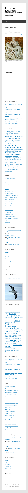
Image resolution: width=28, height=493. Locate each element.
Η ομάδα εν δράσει (9, 193)
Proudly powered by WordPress (11, 484)
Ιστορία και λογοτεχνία (10, 199)
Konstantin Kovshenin (14, 486)
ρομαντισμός (7, 167)
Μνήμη (12, 140)
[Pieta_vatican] (14, 59)
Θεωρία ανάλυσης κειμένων (11, 197)
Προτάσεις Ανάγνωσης (10, 203)
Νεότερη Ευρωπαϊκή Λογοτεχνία (10, 145)
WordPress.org (8, 261)
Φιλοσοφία (7, 222)
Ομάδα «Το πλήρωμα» (14, 244)
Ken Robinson (7, 131)
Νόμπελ (19, 147)
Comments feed (8, 258)
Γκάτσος (17, 133)
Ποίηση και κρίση (19, 149)
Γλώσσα (7, 134)
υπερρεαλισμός (9, 169)
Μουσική (17, 140)
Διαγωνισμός (8, 136)
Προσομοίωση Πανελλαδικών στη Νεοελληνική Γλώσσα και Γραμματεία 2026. (13, 111)
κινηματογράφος (15, 160)
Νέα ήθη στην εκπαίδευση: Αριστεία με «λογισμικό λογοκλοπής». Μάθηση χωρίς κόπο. (14, 106)
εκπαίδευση (17, 154)
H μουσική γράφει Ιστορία (10, 178)
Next (21, 34)
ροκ (17, 166)
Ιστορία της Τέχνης (9, 201)
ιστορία (13, 159)
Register (6, 252)
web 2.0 (6, 180)
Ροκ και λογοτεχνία (9, 208)
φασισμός (16, 169)
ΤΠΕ (20, 151)
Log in (6, 254)
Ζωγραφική (20, 136)
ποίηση (8, 165)
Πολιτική (8, 151)
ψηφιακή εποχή (9, 171)
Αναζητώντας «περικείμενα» (11, 182)
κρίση (6, 162)
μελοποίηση (12, 162)
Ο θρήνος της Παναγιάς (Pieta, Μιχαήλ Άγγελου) (13, 32)
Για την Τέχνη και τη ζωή (10, 187)
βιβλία (16, 152)
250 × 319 (17, 31)
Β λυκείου (12, 133)
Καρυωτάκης (7, 140)
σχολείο (12, 168)
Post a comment (8, 60)
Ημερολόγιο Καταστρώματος (11, 195)
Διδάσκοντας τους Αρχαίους (11, 191)
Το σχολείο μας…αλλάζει (10, 216)
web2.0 (7, 133)
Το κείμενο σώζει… (9, 214)
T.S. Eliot (17, 131)
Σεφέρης (15, 150)
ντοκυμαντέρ (17, 164)
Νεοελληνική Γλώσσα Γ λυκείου (10, 141)
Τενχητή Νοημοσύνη (9, 212)
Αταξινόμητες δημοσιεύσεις (11, 185)
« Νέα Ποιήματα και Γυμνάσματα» (12, 278)
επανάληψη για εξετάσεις (10, 157)
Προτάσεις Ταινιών (9, 205)
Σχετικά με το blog (9, 210)
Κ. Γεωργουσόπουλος (12, 138)
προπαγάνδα (14, 166)
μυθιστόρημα (9, 164)
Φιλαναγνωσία (9, 152)
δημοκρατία (9, 154)
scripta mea (12, 131)
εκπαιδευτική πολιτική (11, 156)
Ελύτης (14, 136)
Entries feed (7, 256)
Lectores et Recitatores (10, 9)
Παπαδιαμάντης (10, 149)
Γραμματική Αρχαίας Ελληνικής (14, 134)
